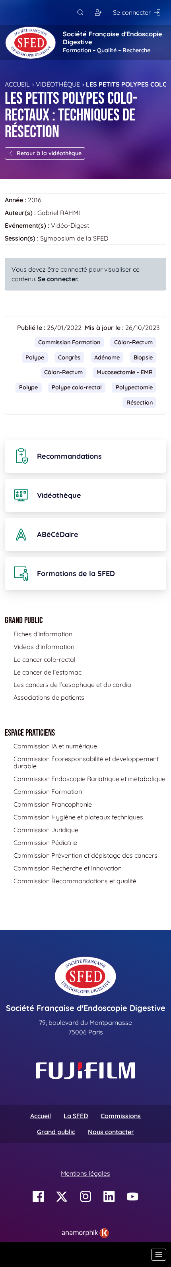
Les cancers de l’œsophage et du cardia (72, 685)
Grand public (56, 1132)
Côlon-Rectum (133, 342)
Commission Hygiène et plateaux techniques (78, 817)
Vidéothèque (58, 84)
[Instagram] (85, 1196)
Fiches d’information (43, 634)
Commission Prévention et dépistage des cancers (85, 855)
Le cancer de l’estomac (48, 672)
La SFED (76, 1116)
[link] (85, 1233)
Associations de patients (49, 697)
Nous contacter (111, 1132)
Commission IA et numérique (55, 746)
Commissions (121, 1116)
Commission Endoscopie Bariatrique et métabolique (89, 779)
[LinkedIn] (109, 1196)
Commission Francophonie (53, 804)
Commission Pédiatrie (45, 843)
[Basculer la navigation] (158, 1255)
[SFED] (30, 42)
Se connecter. (58, 279)
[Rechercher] (80, 12)
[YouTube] (132, 1196)
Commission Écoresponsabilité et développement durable (86, 762)
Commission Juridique (46, 830)
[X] (62, 1196)
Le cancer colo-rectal (45, 659)
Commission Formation (69, 342)
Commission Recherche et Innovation (68, 868)
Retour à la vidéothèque (49, 153)
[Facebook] (38, 1196)
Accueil (17, 84)
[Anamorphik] (85, 1232)
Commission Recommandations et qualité (75, 881)
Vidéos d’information (44, 647)
